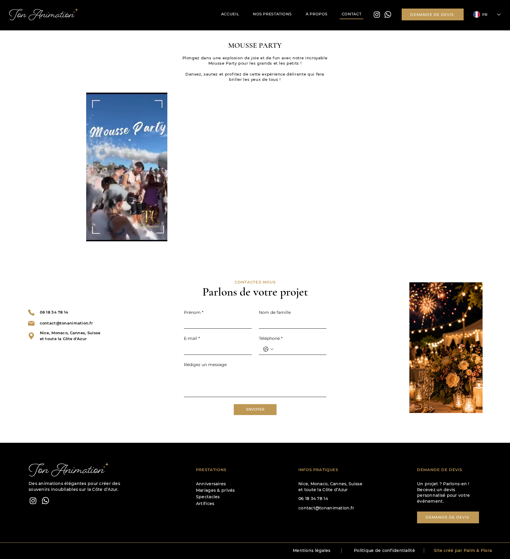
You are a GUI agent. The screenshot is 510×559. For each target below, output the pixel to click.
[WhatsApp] (45, 500)
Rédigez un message (205, 364)
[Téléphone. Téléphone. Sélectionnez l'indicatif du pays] (268, 349)
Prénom (193, 312)
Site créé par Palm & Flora (463, 550)
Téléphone (270, 338)
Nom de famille (275, 312)
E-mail (192, 338)
